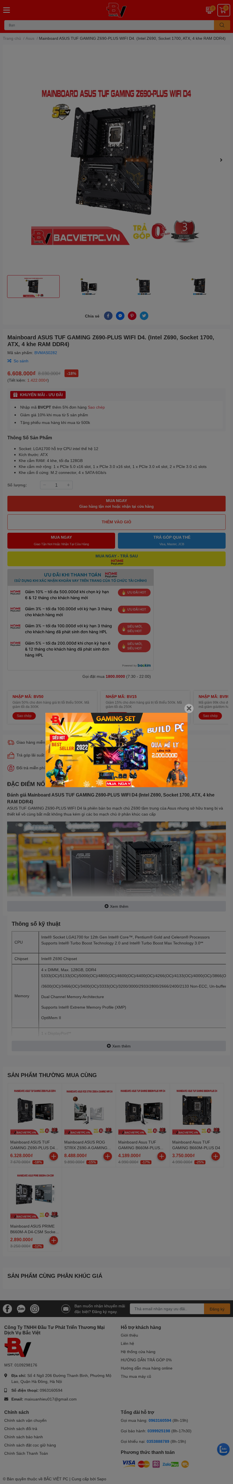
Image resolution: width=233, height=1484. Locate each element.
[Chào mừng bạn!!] (116, 750)
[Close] (189, 708)
